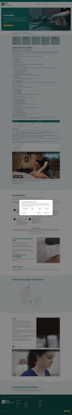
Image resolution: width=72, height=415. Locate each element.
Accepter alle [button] (46, 212)
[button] (24, 212)
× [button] (51, 200)
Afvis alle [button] (38, 212)
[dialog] (36, 207)
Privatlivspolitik (30, 206)
